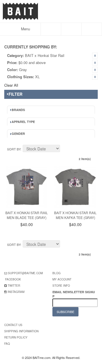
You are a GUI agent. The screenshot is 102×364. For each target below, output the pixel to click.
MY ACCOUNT (61, 279)
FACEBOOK (13, 279)
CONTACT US (13, 325)
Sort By (13, 149)
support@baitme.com (25, 273)
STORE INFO (61, 286)
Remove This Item (95, 55)
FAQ (7, 344)
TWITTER (14, 286)
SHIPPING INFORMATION (21, 331)
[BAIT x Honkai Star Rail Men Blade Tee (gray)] (26, 187)
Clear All (11, 85)
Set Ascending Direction (65, 149)
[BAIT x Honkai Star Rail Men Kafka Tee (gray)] (75, 187)
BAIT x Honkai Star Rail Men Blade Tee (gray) (26, 215)
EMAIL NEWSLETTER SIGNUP (73, 294)
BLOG (56, 273)
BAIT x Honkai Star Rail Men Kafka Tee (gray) (75, 215)
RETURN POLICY (15, 337)
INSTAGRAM (16, 292)
